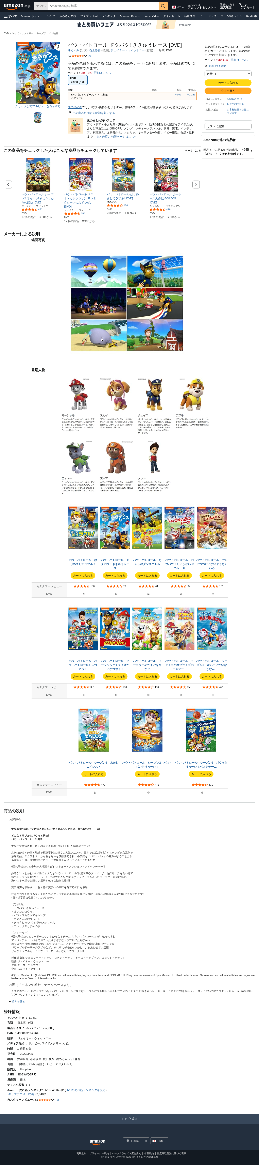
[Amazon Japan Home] (97, 1142)
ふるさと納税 (67, 16)
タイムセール (171, 16)
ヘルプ (51, 16)
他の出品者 (75, 107)
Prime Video (151, 16)
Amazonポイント (32, 16)
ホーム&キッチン (231, 16)
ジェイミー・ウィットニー (128, 50)
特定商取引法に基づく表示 (171, 1153)
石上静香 (95, 50)
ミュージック (208, 16)
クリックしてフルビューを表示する (38, 106)
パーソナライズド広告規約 (126, 1153)
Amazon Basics (129, 16)
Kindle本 (251, 16)
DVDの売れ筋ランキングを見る (86, 1090)
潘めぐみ (73, 50)
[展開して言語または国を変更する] (183, 7)
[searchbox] (103, 6)
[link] (38, 198)
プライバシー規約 (99, 1153)
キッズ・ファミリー (23, 33)
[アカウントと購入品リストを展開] (215, 7)
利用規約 (81, 1153)
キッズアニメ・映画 (47, 33)
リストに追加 (215, 126)
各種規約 (149, 1153)
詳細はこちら (239, 59)
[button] (10, 16)
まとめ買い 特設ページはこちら (116, 136)
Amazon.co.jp (234, 99)
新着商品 (189, 16)
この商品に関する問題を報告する (94, 112)
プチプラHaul (89, 16)
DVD (6, 33)
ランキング (109, 16)
